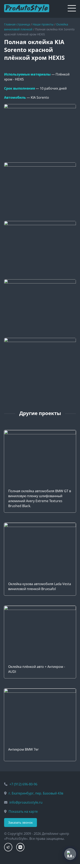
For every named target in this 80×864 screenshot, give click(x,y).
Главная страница (17, 24)
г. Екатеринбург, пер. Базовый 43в (36, 793)
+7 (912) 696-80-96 (23, 784)
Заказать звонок (20, 822)
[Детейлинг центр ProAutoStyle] (26, 6)
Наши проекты (43, 24)
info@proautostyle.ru (25, 802)
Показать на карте (23, 811)
